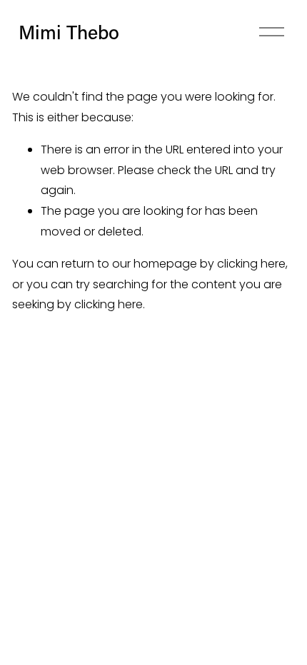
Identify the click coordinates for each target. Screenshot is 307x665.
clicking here (251, 263)
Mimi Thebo (69, 31)
